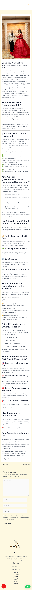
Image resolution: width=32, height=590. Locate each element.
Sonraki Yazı (27, 464)
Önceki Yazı (5, 464)
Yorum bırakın (6, 65)
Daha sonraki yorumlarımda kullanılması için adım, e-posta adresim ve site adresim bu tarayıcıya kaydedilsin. (16, 517)
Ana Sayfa (16, 574)
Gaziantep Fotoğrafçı (16, 65)
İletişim (16, 583)
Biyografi (16, 576)
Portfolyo (16, 578)
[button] (28, 586)
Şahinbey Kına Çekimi (8, 70)
